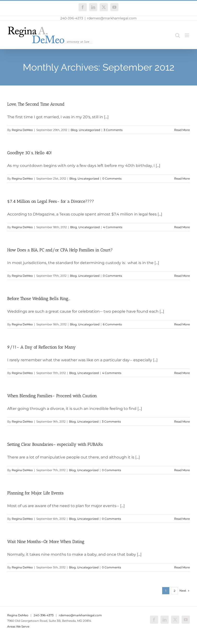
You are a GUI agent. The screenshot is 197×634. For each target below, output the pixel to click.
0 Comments (112, 178)
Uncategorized (89, 130)
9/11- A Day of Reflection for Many (41, 347)
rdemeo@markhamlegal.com (112, 18)
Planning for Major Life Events (35, 493)
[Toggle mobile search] (177, 35)
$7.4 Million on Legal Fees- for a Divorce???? (50, 201)
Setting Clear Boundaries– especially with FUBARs (55, 444)
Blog (74, 130)
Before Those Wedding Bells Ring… (38, 298)
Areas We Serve (18, 626)
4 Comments (112, 227)
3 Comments (113, 130)
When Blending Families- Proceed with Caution (52, 395)
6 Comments (112, 324)
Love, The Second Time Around (35, 104)
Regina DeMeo (22, 130)
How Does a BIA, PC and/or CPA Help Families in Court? (60, 250)
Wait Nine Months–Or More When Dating (45, 541)
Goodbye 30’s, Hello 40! (29, 152)
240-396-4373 (71, 18)
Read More (182, 130)
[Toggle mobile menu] (187, 35)
